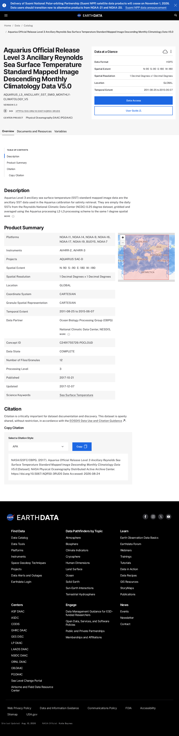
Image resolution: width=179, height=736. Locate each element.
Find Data (18, 531)
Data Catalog (19, 537)
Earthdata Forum (130, 544)
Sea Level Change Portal (26, 680)
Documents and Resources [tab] (34, 131)
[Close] (175, 5)
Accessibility (148, 708)
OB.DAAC (17, 668)
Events (124, 611)
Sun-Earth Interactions (80, 588)
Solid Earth (73, 581)
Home (7, 25)
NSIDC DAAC (19, 655)
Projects (16, 569)
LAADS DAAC (19, 649)
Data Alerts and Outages (26, 575)
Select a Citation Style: (21, 437)
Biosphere (72, 544)
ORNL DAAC (19, 661)
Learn (124, 531)
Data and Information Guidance (59, 708)
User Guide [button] (132, 110)
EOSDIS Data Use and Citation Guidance (96, 420)
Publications (127, 594)
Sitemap (12, 714)
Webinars (126, 550)
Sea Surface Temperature (76, 395)
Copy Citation (16, 175)
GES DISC (17, 636)
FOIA (128, 708)
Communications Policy (102, 708)
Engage (71, 605)
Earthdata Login (21, 581)
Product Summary (17, 162)
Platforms (17, 550)
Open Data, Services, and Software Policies (87, 622)
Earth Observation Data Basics (139, 537)
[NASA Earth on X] (161, 516)
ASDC (15, 617)
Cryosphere (73, 556)
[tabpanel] (89, 316)
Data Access (133, 100)
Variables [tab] (60, 131)
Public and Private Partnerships (85, 631)
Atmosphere (73, 537)
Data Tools (18, 544)
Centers (17, 605)
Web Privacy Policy (19, 708)
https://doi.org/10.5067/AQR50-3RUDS (38, 111)
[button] (9, 216)
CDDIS (15, 624)
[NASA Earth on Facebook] (145, 516)
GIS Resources (129, 581)
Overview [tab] (8, 131)
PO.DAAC (17, 674)
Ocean (70, 575)
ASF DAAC (17, 611)
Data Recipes (128, 575)
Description (13, 156)
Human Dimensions (78, 563)
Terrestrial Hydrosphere (80, 594)
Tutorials (125, 563)
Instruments (18, 556)
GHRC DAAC (19, 630)
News (124, 605)
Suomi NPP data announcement (145, 7)
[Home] (92, 15)
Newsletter (127, 617)
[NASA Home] (79, 15)
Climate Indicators (77, 550)
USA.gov (31, 714)
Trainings (125, 556)
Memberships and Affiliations (84, 637)
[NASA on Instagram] (153, 516)
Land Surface (74, 569)
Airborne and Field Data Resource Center (32, 688)
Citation (11, 168)
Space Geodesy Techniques (28, 563)
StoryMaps (127, 588)
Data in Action (129, 569)
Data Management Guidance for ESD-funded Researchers (89, 613)
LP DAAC (17, 643)
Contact (125, 624)
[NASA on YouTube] (168, 516)
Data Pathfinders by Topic (84, 531)
